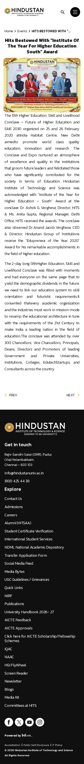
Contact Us (13, 498)
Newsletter (13, 681)
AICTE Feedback (18, 620)
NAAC (9, 657)
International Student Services (29, 539)
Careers (11, 515)
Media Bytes (14, 571)
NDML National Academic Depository (34, 547)
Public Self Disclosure (36, 745)
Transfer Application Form (26, 555)
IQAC (8, 649)
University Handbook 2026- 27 (29, 612)
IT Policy (57, 745)
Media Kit (12, 697)
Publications (14, 603)
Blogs (9, 689)
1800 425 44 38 (17, 481)
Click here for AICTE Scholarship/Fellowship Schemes (40, 638)
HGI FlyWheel (15, 665)
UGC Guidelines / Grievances (27, 579)
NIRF (8, 595)
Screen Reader (16, 673)
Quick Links (14, 587)
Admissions (14, 506)
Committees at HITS (21, 705)
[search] (62, 12)
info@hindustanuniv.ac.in (24, 473)
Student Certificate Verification (29, 531)
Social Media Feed (19, 563)
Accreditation (12, 745)
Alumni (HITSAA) (18, 523)
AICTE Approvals (18, 628)
